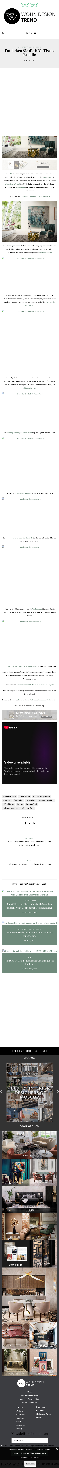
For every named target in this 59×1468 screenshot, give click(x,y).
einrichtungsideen (41, 796)
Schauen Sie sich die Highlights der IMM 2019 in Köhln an (29, 962)
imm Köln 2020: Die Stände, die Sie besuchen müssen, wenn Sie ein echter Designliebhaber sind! (29, 906)
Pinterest (41, 1414)
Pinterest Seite (23, 700)
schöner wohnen (10, 808)
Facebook (41, 1407)
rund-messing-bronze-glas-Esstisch (19, 538)
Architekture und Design (30, 1395)
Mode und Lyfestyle (29, 1402)
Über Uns (19, 1407)
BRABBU (9, 174)
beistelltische (9, 796)
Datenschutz (20, 1425)
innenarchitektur (46, 800)
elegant (6, 800)
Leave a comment (29, 817)
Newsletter (20, 1418)
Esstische (18, 800)
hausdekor (30, 800)
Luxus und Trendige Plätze (29, 1399)
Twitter (32, 700)
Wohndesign (27, 808)
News (29, 957)
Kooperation (20, 1414)
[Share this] (25, 823)
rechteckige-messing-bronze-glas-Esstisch (21, 666)
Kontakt (19, 1421)
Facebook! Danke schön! (47, 700)
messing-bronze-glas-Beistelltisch (19, 433)
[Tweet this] (29, 823)
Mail (40, 1417)
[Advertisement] (29, 104)
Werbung (19, 1411)
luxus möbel (31, 804)
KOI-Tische (8, 804)
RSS (50, 1414)
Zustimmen (30, 1464)
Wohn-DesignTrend (12, 184)
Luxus (20, 804)
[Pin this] (34, 823)
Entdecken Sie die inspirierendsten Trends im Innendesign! (30, 934)
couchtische (24, 796)
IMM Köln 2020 (29, 901)
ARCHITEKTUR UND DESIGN (29, 47)
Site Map (19, 1429)
